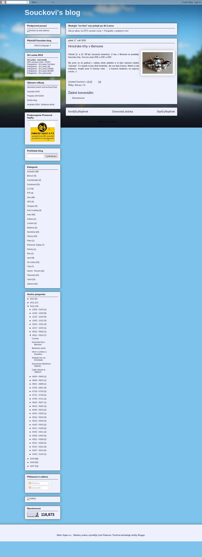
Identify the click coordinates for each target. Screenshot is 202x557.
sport (29, 258)
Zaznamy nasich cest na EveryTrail (42, 87)
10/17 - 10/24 (38, 328)
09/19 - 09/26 (38, 332)
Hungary (31, 206)
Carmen (35, 338)
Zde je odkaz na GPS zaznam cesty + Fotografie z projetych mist (98, 31)
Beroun (78, 85)
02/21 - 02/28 (38, 443)
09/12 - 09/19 (38, 335)
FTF (28, 193)
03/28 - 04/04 (38, 436)
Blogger (141, 535)
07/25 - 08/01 (38, 388)
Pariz (29, 241)
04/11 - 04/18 (38, 428)
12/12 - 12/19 (38, 317)
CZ (84, 85)
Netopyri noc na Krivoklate (38, 359)
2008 (32, 462)
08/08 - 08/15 (38, 380)
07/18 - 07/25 (38, 391)
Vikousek (31, 275)
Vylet (29, 279)
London (30, 223)
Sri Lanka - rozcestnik (37, 60)
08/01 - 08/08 (38, 384)
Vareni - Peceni (33, 271)
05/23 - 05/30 (38, 413)
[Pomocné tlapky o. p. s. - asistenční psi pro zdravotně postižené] (42, 141)
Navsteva (31, 232)
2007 (32, 466)
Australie (31, 171)
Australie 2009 (33, 92)
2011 (32, 303)
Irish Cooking (33, 210)
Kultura (30, 219)
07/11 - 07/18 (38, 395)
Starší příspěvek (166, 111)
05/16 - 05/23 (38, 417)
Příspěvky (35, 483)
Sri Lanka (31, 262)
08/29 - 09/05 (38, 376)
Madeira (30, 228)
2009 (32, 459)
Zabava (30, 284)
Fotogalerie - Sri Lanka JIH (38, 66)
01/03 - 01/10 (38, 454)
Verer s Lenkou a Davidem (39, 353)
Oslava (30, 236)
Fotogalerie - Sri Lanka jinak (39, 73)
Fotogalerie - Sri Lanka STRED (40, 69)
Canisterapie (32, 180)
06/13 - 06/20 (38, 406)
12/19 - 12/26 (38, 313)
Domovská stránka (122, 111)
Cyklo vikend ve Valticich (38, 371)
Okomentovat (78, 98)
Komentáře (36, 488)
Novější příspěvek (78, 111)
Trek (29, 266)
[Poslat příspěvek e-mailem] (99, 82)
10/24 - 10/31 (38, 324)
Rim (29, 253)
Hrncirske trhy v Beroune (38, 343)
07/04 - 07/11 (38, 399)
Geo (29, 197)
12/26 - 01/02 (38, 309)
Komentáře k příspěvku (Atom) (132, 122)
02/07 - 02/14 (38, 450)
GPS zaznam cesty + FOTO (38, 62)
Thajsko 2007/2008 (35, 96)
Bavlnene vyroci (39, 348)
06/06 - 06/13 (38, 410)
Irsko (29, 215)
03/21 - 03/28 (38, 439)
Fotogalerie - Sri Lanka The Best (41, 64)
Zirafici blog (32, 100)
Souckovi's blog (52, 12)
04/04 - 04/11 (38, 432)
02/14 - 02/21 (38, 447)
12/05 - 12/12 (38, 321)
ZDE (96, 57)
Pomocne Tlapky (34, 245)
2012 (32, 299)
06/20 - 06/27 (38, 402)
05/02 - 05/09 (38, 421)
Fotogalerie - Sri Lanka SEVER (40, 71)
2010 (32, 306)
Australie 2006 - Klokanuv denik (40, 104)
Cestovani (31, 184)
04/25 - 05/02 (38, 425)
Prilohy (30, 249)
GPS (29, 202)
